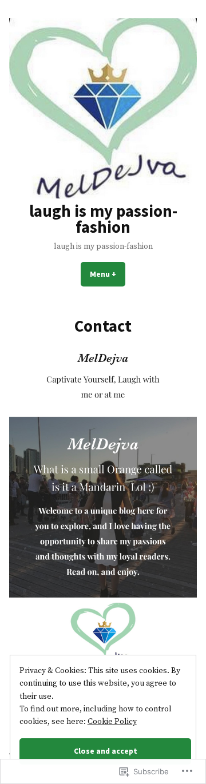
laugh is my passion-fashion (103, 219)
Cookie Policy (112, 722)
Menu (107, 274)
